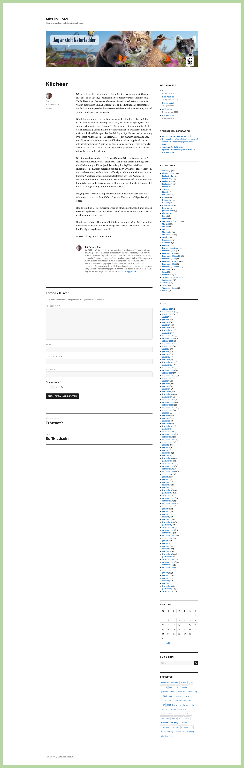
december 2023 (168, 368)
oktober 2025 (167, 309)
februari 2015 (167, 586)
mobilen (164, 709)
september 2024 (168, 344)
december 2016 (168, 527)
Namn (49, 344)
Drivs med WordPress (66, 757)
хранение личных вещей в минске (177, 150)
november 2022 (168, 402)
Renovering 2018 (169, 259)
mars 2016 (166, 551)
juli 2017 (165, 509)
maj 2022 (166, 418)
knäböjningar (166, 696)
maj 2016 (166, 546)
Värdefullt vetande (169, 288)
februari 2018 (167, 490)
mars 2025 (166, 328)
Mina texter (167, 232)
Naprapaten (167, 240)
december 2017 (168, 495)
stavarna (164, 723)
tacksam (184, 727)
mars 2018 (166, 487)
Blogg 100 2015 (168, 173)
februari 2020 (167, 426)
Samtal (165, 272)
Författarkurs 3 (168, 195)
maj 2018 (165, 482)
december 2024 (168, 336)
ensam (164, 687)
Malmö (165, 219)
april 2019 (166, 453)
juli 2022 (165, 413)
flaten (171, 687)
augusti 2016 (167, 538)
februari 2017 (167, 522)
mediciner (184, 705)
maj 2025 (166, 322)
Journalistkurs (168, 211)
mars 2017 (166, 519)
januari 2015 (167, 589)
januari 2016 (167, 557)
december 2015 (168, 559)
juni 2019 (166, 448)
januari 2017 (167, 525)
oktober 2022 (167, 405)
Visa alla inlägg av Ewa (127, 271)
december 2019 (168, 432)
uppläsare (180, 732)
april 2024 (166, 357)
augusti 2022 (167, 410)
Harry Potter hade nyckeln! (180, 136)
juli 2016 (165, 541)
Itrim (190, 692)
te (192, 727)
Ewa (47, 101)
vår (172, 736)
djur (190, 683)
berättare (175, 683)
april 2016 (166, 549)
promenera (179, 714)
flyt (178, 687)
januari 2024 (167, 365)
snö (180, 718)
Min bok (165, 227)
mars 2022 (166, 424)
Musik (164, 237)
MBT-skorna (172, 705)
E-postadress (54, 357)
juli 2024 (165, 349)
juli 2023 (165, 381)
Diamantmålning (169, 103)
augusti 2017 (167, 506)
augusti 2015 (167, 570)
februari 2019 (167, 458)
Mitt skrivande (168, 235)
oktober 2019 (167, 437)
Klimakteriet (167, 213)
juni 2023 (166, 384)
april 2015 (166, 581)
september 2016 (168, 535)
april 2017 (166, 517)
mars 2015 (166, 583)
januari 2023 (167, 397)
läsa (170, 700)
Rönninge (166, 269)
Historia (165, 203)
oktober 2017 (167, 501)
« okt (168, 643)
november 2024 (168, 338)
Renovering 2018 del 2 (171, 261)
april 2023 (166, 389)
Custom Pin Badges (170, 142)
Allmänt (49, 108)
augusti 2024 (167, 346)
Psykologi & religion (170, 248)
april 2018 (166, 485)
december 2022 (168, 400)
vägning (164, 736)
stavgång (174, 723)
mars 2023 (166, 392)
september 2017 (168, 503)
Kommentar (53, 306)
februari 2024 (167, 362)
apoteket (165, 683)
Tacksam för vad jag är (171, 277)
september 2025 (168, 312)
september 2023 (168, 376)
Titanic (165, 285)
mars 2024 (166, 360)
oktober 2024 (167, 341)
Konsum (178, 696)
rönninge (165, 718)
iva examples (167, 139)
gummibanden (167, 692)
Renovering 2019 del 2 (171, 267)
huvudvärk (181, 692)
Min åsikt (166, 224)
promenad (182, 709)
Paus (164, 91)
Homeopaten (167, 205)
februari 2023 (167, 394)
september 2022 (168, 408)
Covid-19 (166, 189)
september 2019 (168, 440)
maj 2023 (166, 386)
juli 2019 (165, 445)
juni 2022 (166, 416)
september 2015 (168, 567)
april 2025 (166, 325)
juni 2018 (166, 479)
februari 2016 (167, 554)
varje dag (190, 732)
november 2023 (168, 370)
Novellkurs (166, 243)
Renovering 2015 (169, 251)
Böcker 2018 (167, 181)
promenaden (166, 714)
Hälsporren (166, 200)
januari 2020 (167, 429)
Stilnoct (184, 723)
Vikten (164, 291)
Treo (163, 732)
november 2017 (168, 498)
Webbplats (52, 369)
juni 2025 (166, 320)
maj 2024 (166, 354)
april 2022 (166, 421)
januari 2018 (167, 493)
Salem (174, 718)
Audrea (165, 147)
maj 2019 (166, 450)
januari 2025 (167, 333)
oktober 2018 (167, 469)
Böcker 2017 (167, 179)
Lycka (164, 216)
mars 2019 (166, 456)
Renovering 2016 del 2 (171, 256)
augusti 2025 (167, 314)
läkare (163, 700)
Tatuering (166, 283)
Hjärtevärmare (168, 97)
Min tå (164, 229)
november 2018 (168, 466)
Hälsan (165, 197)
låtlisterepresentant (183, 700)
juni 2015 (166, 575)
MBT (163, 705)
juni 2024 (166, 352)
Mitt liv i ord (57, 19)
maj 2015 (165, 578)
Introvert (166, 208)
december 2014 (168, 591)
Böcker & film (167, 176)
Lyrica (187, 696)
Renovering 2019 (169, 264)
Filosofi (165, 192)
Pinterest (166, 245)
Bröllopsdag (167, 109)
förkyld (184, 687)
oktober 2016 (167, 533)
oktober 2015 (167, 565)
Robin (188, 714)
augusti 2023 (167, 378)
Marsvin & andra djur (170, 221)
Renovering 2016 (169, 253)
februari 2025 (167, 330)
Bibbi (183, 683)
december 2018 (168, 464)
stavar (187, 718)
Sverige (176, 727)
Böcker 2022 (167, 187)
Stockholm (165, 727)
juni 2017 (166, 511)
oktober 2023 (167, 373)
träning (170, 732)
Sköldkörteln (167, 275)
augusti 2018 (167, 474)
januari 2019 (167, 461)
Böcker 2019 (167, 184)
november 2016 (168, 530)
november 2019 (168, 434)
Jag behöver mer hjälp (180, 147)
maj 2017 (165, 514)
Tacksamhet (167, 280)
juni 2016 (166, 543)
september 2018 (168, 471)
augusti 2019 (167, 442)
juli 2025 (165, 317)
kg (196, 692)
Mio (192, 705)
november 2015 (168, 562)
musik (173, 709)
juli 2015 (165, 573)
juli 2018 (165, 477)
